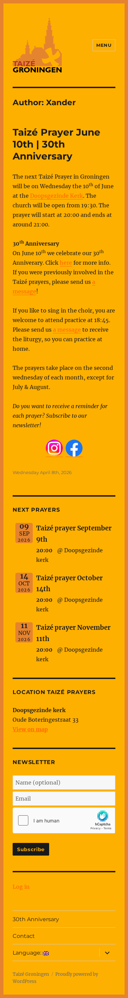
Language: (28, 953)
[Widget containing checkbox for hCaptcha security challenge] (64, 820)
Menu (103, 45)
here (66, 262)
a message (67, 329)
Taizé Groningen (31, 974)
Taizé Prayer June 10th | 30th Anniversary (56, 144)
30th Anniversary (36, 919)
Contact (24, 936)
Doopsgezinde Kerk (56, 195)
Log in (21, 886)
